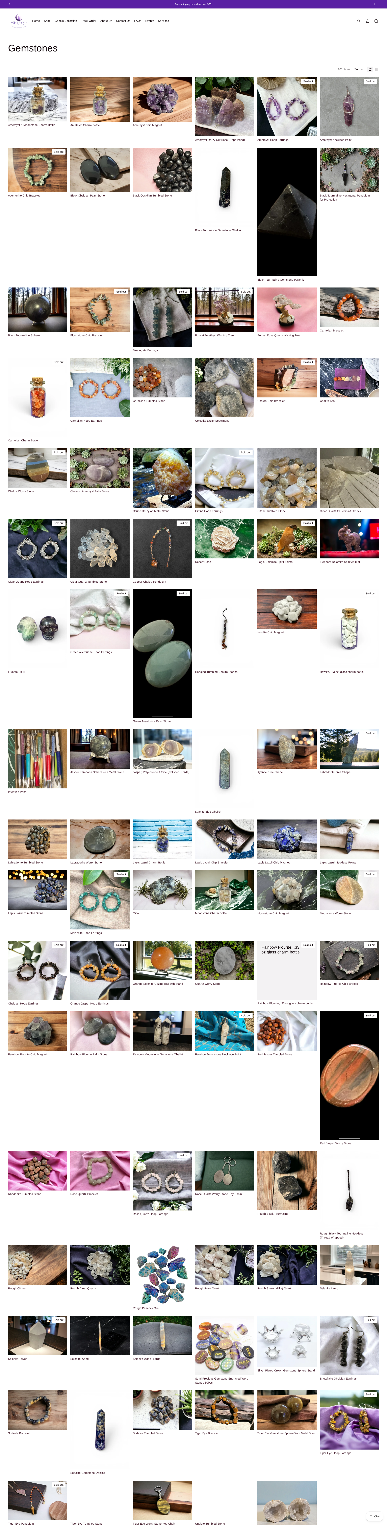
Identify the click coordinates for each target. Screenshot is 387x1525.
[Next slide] (186, 99)
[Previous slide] (139, 99)
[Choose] (61, 115)
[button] (358, 69)
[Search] (358, 21)
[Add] (185, 115)
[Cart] (376, 21)
